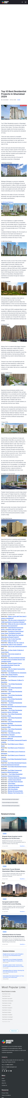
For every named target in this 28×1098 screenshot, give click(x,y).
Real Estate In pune (6, 996)
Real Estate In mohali (6, 1026)
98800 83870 (9, 1064)
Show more (14, 1030)
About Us (4, 1083)
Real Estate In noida (6, 994)
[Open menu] (25, 2)
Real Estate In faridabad (7, 1014)
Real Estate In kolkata (6, 1012)
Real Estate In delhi (6, 1021)
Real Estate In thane (6, 1005)
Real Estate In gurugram (7, 998)
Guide (18, 99)
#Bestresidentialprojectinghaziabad (10, 799)
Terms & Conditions (6, 1095)
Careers (3, 1080)
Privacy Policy (5, 1093)
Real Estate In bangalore (7, 1007)
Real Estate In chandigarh (7, 1017)
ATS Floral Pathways (7, 202)
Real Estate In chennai (6, 1010)
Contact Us (4, 1085)
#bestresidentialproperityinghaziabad (10, 805)
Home (3, 1078)
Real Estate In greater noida (8, 1024)
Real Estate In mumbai (6, 1003)
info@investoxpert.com (11, 1067)
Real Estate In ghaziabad (7, 1019)
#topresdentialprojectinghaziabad (10, 802)
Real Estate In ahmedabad (7, 1000)
